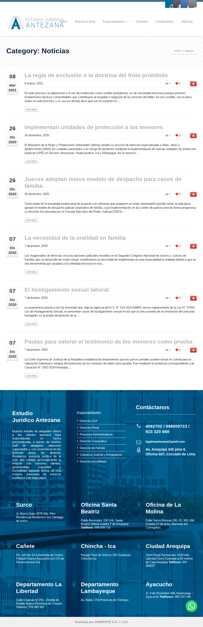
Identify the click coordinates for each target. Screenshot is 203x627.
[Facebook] (169, 4)
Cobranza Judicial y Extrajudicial (101, 454)
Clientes (141, 21)
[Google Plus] (185, 4)
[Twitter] (177, 4)
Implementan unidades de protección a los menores (94, 127)
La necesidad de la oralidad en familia (75, 238)
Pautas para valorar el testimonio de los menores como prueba (108, 342)
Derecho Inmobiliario (93, 461)
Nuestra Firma (85, 21)
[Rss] (192, 4)
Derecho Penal (89, 427)
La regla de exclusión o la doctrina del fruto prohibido (96, 75)
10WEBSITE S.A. (106, 622)
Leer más (31, 109)
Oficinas (187, 21)
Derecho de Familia (92, 448)
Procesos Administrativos (96, 434)
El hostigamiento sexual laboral (67, 290)
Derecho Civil (88, 421)
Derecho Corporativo (93, 441)
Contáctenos (164, 21)
